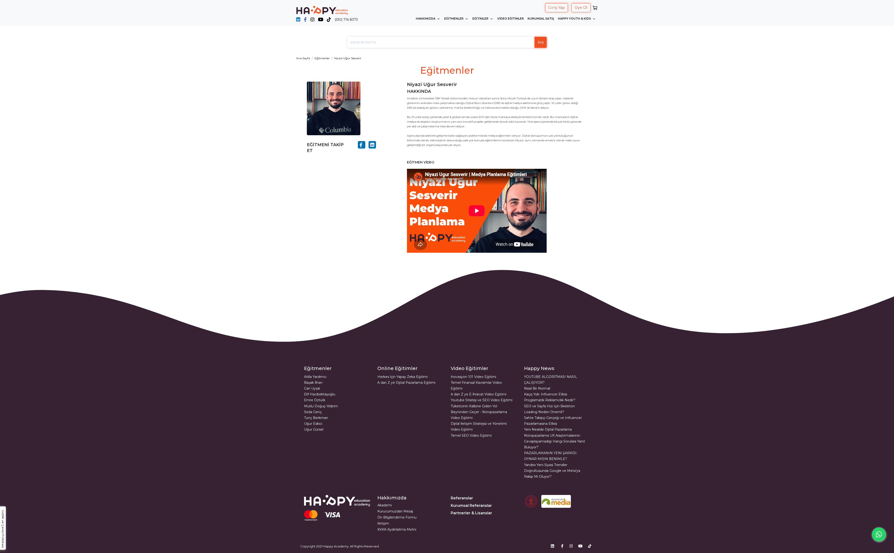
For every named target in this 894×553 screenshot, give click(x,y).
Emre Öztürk (314, 400)
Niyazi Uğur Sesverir (347, 58)
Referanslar (462, 498)
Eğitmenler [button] (454, 18)
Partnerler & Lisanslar (471, 513)
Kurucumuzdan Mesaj (395, 511)
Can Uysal (312, 388)
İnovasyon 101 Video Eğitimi (473, 377)
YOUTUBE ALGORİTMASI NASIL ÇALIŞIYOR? (550, 380)
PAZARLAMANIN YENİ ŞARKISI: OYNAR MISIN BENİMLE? (550, 456)
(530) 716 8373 (346, 19)
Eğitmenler (322, 58)
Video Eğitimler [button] (510, 18)
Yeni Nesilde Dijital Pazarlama (548, 429)
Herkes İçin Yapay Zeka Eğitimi (402, 377)
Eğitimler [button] (480, 18)
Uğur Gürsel (313, 429)
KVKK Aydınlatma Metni (396, 529)
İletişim (383, 523)
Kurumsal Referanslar (471, 505)
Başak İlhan (313, 382)
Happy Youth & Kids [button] (575, 18)
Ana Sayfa (303, 58)
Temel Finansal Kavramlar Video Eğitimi (476, 385)
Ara (541, 42)
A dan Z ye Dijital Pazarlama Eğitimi (406, 382)
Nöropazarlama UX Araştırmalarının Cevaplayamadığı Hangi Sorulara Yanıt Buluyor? (554, 441)
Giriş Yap (556, 7)
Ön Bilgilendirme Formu (397, 517)
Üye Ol (581, 7)
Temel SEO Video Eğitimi (471, 435)
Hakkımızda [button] (426, 18)
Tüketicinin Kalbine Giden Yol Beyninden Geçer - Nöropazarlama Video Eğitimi (479, 412)
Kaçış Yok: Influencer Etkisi (545, 394)
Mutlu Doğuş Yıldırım (321, 406)
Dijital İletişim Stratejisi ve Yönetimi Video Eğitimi (479, 427)
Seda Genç (313, 412)
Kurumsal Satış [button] (541, 18)
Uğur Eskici (313, 424)
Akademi (384, 505)
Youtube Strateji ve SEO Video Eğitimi (481, 400)
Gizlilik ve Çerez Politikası (3, 529)
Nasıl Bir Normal (537, 388)
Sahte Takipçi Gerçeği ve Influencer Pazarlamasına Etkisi (553, 421)
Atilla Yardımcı (315, 377)
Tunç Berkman (316, 418)
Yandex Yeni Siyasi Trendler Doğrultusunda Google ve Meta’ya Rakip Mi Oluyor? (552, 471)
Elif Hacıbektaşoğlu (319, 394)
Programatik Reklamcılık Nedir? (549, 400)
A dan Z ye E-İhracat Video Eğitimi (478, 394)
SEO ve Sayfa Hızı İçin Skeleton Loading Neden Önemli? (549, 409)
